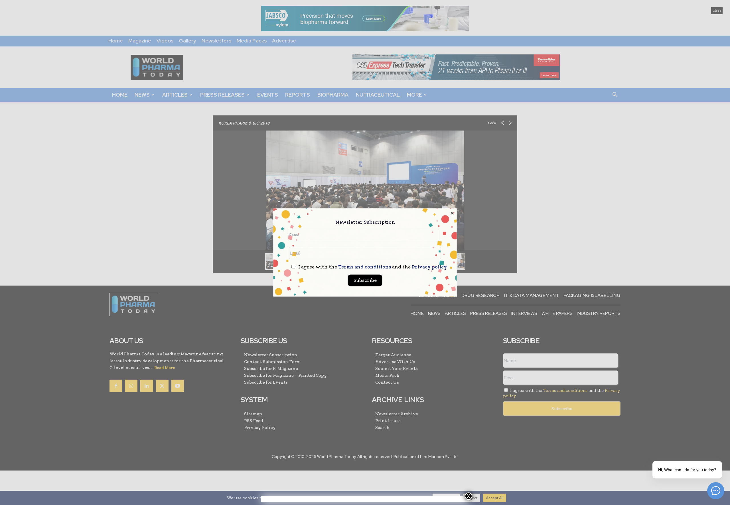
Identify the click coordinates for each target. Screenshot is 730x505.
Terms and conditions (364, 267)
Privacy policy (429, 267)
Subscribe (365, 280)
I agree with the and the (372, 267)
